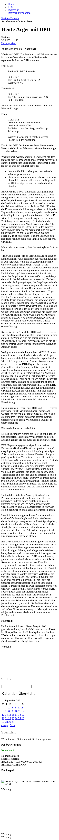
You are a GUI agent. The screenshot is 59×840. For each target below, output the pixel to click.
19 (22, 714)
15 (9, 714)
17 (16, 714)
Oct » (12, 725)
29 (9, 722)
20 (3, 718)
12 (22, 711)
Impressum (13, 10)
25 (19, 718)
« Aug (4, 725)
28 (6, 722)
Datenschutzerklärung (19, 12)
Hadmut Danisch (10, 18)
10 (16, 711)
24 (16, 718)
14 (6, 714)
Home (11, 4)
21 (6, 718)
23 (13, 718)
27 (3, 722)
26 (22, 718)
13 (3, 714)
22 (9, 718)
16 (13, 714)
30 (13, 722)
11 (19, 711)
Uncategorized (8, 43)
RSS (10, 7)
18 (19, 714)
